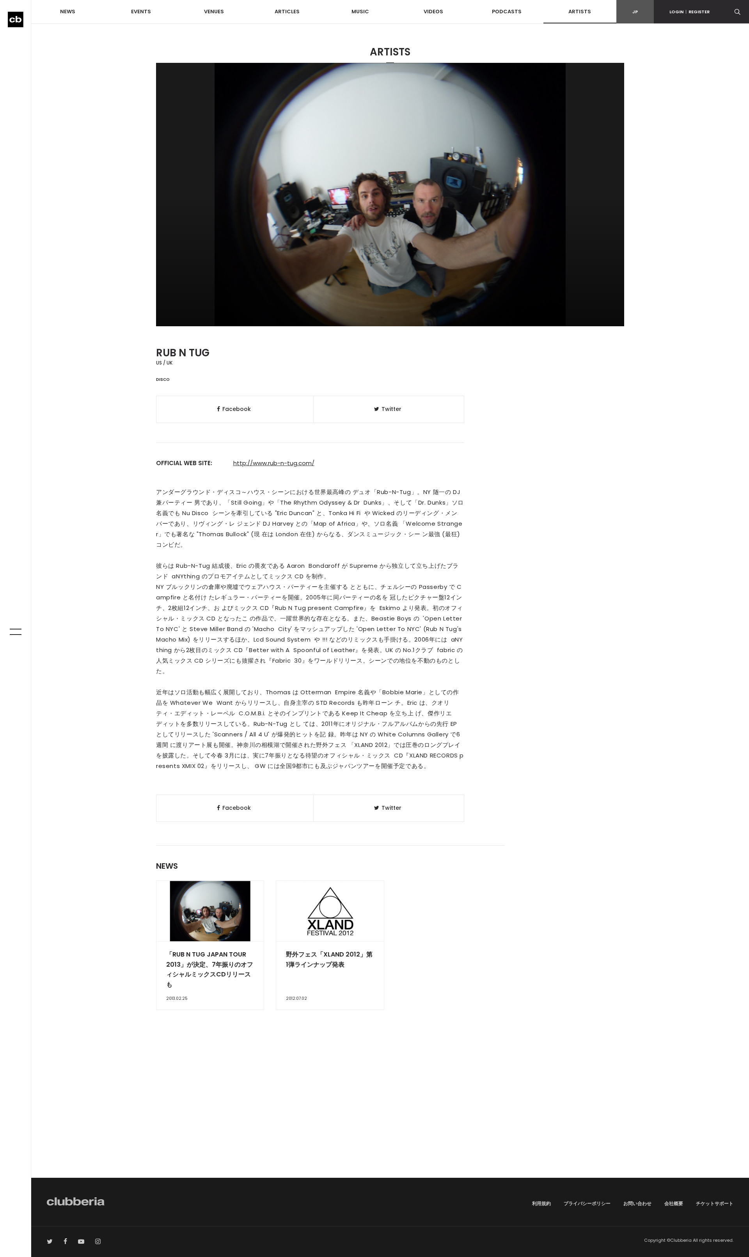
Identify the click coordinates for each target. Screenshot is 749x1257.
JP (635, 12)
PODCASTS (507, 11)
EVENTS (141, 11)
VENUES (214, 11)
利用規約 (541, 1203)
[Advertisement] (390, 1111)
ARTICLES (287, 11)
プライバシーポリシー (587, 1203)
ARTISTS (579, 11)
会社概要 (673, 1203)
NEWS (67, 11)
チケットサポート (714, 1203)
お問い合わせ (637, 1203)
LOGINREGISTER (689, 12)
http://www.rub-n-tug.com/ (273, 463)
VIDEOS (433, 11)
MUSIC (360, 11)
